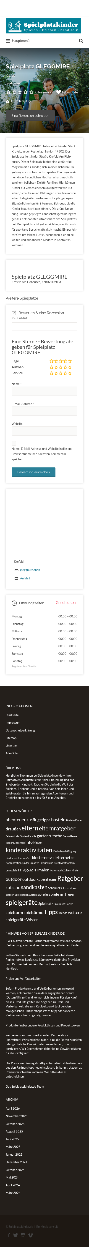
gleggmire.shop (30, 570)
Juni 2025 (12, 1139)
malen (43, 869)
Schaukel (54, 888)
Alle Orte (12, 753)
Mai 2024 (12, 1177)
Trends (62, 913)
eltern (29, 828)
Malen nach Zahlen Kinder (64, 870)
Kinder (37, 842)
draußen (13, 828)
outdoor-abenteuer (39, 879)
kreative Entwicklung (41, 862)
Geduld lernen (70, 836)
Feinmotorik (12, 836)
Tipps (51, 911)
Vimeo (30, 1235)
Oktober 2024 (15, 1170)
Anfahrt (25, 578)
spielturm (14, 912)
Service (17, 373)
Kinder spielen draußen (18, 858)
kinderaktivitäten (29, 850)
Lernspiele (11, 870)
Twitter (15, 1235)
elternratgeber (57, 828)
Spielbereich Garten (26, 894)
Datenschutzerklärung (20, 730)
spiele (42, 894)
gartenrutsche (49, 835)
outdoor (14, 879)
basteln (58, 819)
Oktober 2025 (15, 1124)
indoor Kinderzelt (15, 842)
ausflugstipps (38, 819)
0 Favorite (70, 92)
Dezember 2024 (16, 1162)
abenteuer (16, 819)
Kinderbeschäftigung (64, 851)
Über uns (11, 746)
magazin (28, 869)
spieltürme (33, 912)
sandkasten (34, 887)
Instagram (23, 1235)
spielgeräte (22, 902)
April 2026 (13, 1108)
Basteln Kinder (74, 820)
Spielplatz (45, 903)
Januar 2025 (14, 1154)
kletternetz (42, 857)
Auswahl (18, 367)
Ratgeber (70, 878)
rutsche (13, 887)
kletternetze (63, 857)
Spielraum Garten (63, 903)
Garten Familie (28, 836)
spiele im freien (62, 894)
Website (17, 424)
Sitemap (11, 738)
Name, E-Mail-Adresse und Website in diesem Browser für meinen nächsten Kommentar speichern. (42, 454)
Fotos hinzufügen (21, 101)
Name (16, 384)
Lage (15, 361)
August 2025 (14, 1131)
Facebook (9, 1235)
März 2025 (13, 1147)
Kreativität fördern (64, 862)
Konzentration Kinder (17, 862)
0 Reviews (43, 92)
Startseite (12, 715)
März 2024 (13, 1193)
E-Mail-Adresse (23, 404)
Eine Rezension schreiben (30, 115)
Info (29, 842)
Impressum (13, 722)
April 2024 (13, 1185)
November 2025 (17, 1116)
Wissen (32, 919)
